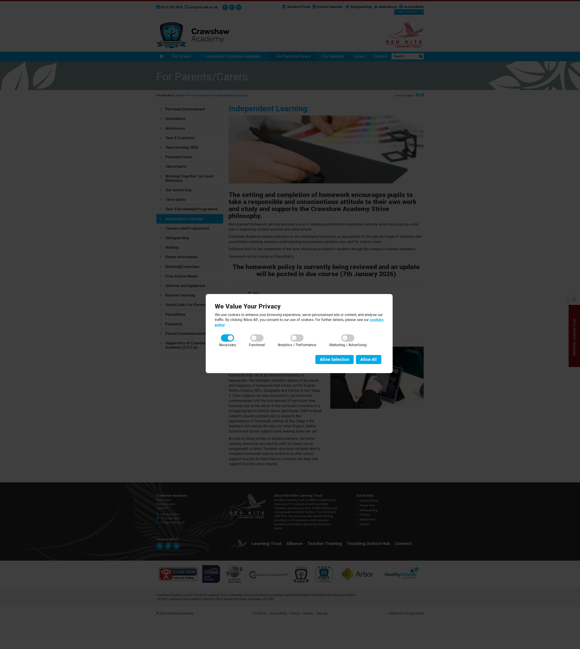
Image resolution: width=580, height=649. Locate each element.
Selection (334, 359)
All (368, 359)
